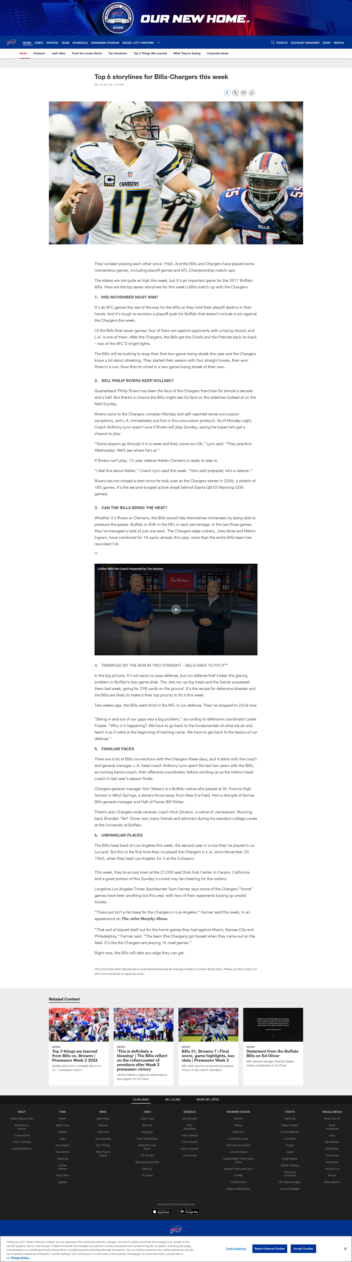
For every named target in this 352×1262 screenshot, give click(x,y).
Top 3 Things (103, 1145)
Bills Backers (332, 1141)
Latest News (102, 1118)
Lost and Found (238, 1151)
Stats (62, 1138)
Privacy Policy (20, 1257)
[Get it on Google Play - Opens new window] (189, 1213)
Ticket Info (290, 1118)
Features (103, 1125)
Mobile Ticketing (290, 1165)
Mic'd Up (147, 1168)
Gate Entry (238, 1131)
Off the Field (147, 1155)
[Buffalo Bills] (176, 1230)
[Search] (272, 42)
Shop (332, 1135)
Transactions (62, 1151)
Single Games (289, 1158)
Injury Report (62, 1145)
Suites (289, 1151)
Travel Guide (189, 1155)
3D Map (238, 1175)
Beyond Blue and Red (147, 1162)
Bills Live (147, 1125)
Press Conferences (147, 1138)
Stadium (238, 1118)
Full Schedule (189, 1118)
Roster (62, 1118)
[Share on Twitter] (235, 95)
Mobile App (332, 1162)
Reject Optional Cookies (270, 1248)
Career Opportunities (21, 1118)
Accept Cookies (303, 1248)
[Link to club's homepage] (11, 42)
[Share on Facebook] (227, 95)
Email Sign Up (332, 1118)
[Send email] (243, 95)
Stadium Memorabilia (238, 1188)
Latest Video (147, 1118)
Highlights (147, 1131)
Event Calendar (189, 1135)
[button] (176, 609)
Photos (332, 1175)
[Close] (345, 1248)
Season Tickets (290, 1125)
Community (332, 1155)
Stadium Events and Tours (238, 1168)
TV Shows (147, 1175)
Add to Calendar (189, 1148)
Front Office (62, 1175)
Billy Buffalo (332, 1148)
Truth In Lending (22, 1141)
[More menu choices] (158, 42)
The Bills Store (238, 1182)
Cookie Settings (236, 1248)
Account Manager (289, 1188)
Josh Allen (103, 1131)
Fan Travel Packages (290, 1182)
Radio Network (332, 1182)
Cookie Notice (21, 1135)
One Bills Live (332, 1168)
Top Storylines (103, 1138)
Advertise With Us (21, 1148)
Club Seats (290, 1138)
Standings (62, 1158)
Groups (290, 1145)
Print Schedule (190, 1141)
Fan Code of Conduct (238, 1145)
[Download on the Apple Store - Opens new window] (161, 1211)
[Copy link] (252, 93)
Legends (62, 1182)
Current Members (289, 1131)
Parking (238, 1125)
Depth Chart (62, 1125)
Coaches (62, 1131)
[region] (176, 1249)
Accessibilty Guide (238, 1138)
